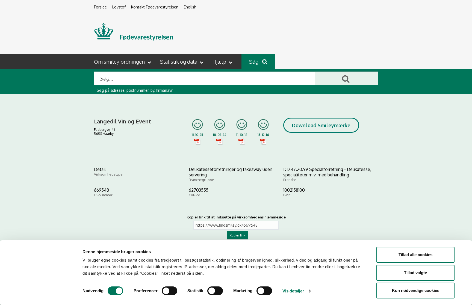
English (190, 7)
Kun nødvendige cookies (415, 290)
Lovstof (119, 7)
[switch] (169, 290)
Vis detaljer (293, 291)
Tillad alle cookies (415, 254)
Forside (100, 7)
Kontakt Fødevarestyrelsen (154, 7)
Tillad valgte (415, 272)
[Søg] (346, 78)
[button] (123, 61)
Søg (254, 61)
